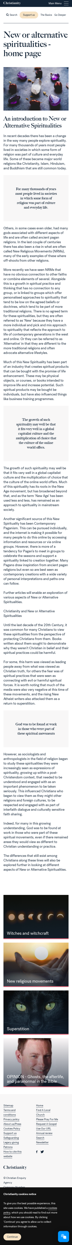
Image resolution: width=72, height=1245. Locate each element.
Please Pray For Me (47, 1119)
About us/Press (12, 1124)
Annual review (44, 1133)
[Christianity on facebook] (37, 1152)
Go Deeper (60, 15)
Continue (12, 1237)
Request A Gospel (46, 1124)
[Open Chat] (63, 1236)
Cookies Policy (11, 1128)
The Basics (46, 15)
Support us (29, 15)
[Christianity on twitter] (42, 1152)
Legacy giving (11, 1142)
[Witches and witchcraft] (36, 917)
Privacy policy (11, 1119)
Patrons (7, 1147)
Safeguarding (11, 1138)
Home (39, 1105)
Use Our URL (43, 1128)
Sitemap (8, 1105)
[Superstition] (36, 1012)
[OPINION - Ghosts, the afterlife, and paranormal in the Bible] (36, 1062)
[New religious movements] (36, 965)
